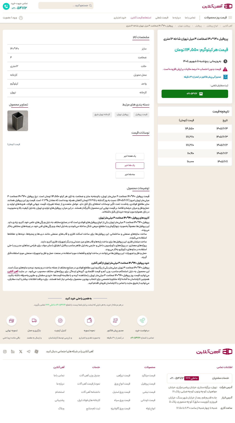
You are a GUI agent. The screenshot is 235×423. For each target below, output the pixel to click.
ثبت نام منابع (93, 409)
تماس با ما (190, 18)
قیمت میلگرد (148, 376)
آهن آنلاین (227, 26)
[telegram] (28, 351)
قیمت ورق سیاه (122, 400)
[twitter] (21, 351)
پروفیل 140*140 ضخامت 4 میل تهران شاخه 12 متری (149, 26)
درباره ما (177, 18)
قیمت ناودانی (148, 400)
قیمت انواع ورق (122, 384)
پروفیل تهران (184, 26)
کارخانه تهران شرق (102, 114)
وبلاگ (61, 409)
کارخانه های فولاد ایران (88, 400)
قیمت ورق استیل (121, 392)
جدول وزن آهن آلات (89, 376)
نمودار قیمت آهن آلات (88, 384)
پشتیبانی (59, 400)
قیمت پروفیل (141, 114)
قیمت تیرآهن (123, 376)
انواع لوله (150, 409)
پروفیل (198, 26)
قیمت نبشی (149, 392)
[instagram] (5, 351)
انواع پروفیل (212, 26)
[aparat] (36, 351)
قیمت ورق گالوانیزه (120, 409)
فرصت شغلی (161, 18)
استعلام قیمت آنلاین (141, 18)
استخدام (59, 392)
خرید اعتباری (120, 18)
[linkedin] (13, 351)
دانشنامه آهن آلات (90, 392)
